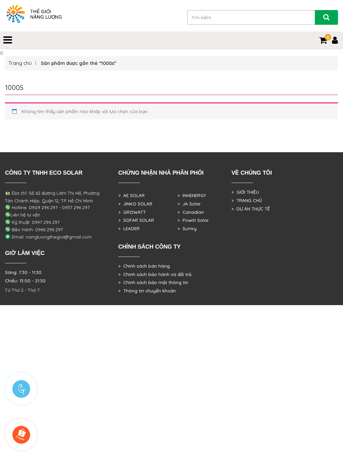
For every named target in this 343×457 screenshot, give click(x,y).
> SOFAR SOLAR (136, 220)
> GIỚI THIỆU (245, 192)
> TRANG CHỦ (246, 200)
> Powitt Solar (193, 220)
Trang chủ (20, 63)
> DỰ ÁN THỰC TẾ (250, 208)
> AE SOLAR (131, 195)
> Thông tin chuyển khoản (147, 290)
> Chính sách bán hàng (144, 266)
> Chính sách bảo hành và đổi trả (154, 274)
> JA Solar (189, 203)
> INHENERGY (192, 195)
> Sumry (187, 228)
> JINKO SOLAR (135, 203)
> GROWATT (132, 212)
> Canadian (191, 212)
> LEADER (129, 228)
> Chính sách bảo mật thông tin (153, 282)
